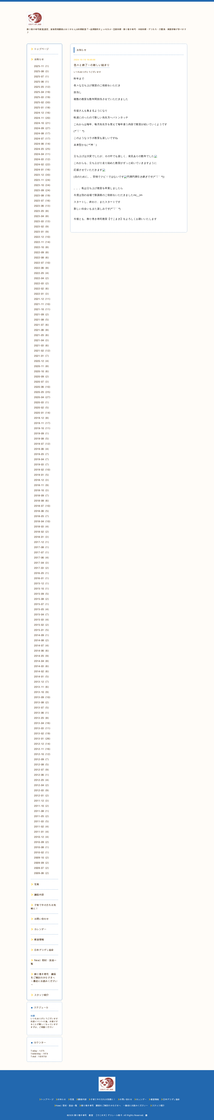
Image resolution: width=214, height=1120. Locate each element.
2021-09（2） (42, 314)
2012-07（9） (42, 769)
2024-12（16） (43, 112)
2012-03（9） (42, 790)
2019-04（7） (42, 459)
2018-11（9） (42, 485)
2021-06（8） (42, 330)
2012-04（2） (42, 785)
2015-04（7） (42, 614)
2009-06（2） (42, 873)
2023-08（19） (43, 195)
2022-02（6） (42, 288)
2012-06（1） (42, 774)
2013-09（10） (43, 697)
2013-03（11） (43, 728)
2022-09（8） (42, 252)
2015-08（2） (42, 599)
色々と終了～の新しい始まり (92, 65)
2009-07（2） (42, 868)
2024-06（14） (43, 143)
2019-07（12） (43, 443)
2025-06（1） (42, 81)
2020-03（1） (42, 402)
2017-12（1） (42, 542)
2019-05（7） (42, 454)
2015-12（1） (42, 583)
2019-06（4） (42, 449)
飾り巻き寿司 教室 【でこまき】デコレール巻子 (98, 1115)
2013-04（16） (43, 723)
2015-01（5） (42, 630)
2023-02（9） (42, 226)
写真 (36, 884)
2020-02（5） (42, 407)
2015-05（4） (42, 609)
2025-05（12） (43, 86)
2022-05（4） (42, 273)
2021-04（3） (42, 340)
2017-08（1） (42, 547)
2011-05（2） (42, 816)
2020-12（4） (42, 361)
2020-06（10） (43, 386)
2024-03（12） (43, 159)
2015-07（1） (42, 604)
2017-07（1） (42, 552)
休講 (33, 1015)
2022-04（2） (42, 278)
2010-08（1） (42, 847)
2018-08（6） (42, 500)
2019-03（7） (42, 464)
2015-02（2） (42, 624)
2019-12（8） (42, 417)
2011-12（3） (42, 800)
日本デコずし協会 (44, 949)
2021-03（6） (42, 345)
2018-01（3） (42, 536)
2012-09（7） (42, 759)
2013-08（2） (42, 702)
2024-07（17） (43, 138)
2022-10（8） (42, 247)
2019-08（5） (42, 438)
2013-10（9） (42, 692)
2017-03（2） (42, 568)
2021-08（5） (42, 319)
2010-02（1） (42, 852)
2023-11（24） (43, 180)
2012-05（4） (42, 780)
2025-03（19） (43, 97)
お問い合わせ (41, 918)
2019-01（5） (42, 474)
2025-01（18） (43, 107)
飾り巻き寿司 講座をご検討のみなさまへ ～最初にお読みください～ (44, 979)
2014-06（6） (42, 650)
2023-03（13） (43, 221)
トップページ (41, 49)
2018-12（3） (42, 480)
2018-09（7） (42, 495)
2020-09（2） (42, 376)
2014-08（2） (42, 640)
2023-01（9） (42, 231)
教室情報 (39, 939)
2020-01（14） (43, 412)
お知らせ (39, 59)
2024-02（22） (43, 164)
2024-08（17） (43, 133)
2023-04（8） (42, 216)
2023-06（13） (43, 205)
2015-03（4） (42, 619)
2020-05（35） (43, 392)
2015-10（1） (42, 588)
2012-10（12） (43, 754)
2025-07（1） (42, 76)
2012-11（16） (43, 749)
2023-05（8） (42, 211)
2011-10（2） (42, 805)
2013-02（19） (43, 733)
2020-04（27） (43, 397)
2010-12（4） (42, 836)
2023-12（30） (43, 174)
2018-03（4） (42, 526)
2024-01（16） (43, 169)
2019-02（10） (43, 469)
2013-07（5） (42, 707)
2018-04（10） (43, 521)
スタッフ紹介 (41, 995)
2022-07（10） (43, 262)
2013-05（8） (42, 718)
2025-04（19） (43, 92)
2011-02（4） (42, 826)
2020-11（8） (42, 366)
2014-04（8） (42, 661)
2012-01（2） (42, 795)
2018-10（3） (42, 490)
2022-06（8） (42, 267)
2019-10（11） (43, 428)
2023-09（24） (43, 190)
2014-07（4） (42, 645)
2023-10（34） (43, 185)
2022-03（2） (42, 283)
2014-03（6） (42, 666)
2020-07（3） (42, 381)
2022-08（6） (42, 257)
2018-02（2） (42, 531)
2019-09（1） (42, 433)
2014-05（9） (42, 655)
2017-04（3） (42, 562)
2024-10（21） (43, 123)
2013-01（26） (43, 738)
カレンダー (40, 929)
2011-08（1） (42, 811)
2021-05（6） (42, 335)
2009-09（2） (42, 862)
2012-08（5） (42, 764)
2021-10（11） (43, 309)
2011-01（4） (42, 831)
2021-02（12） (43, 350)
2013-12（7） (42, 681)
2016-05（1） (42, 573)
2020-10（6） (42, 371)
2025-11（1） (42, 66)
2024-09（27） (43, 128)
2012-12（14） (43, 743)
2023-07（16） (43, 200)
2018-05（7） (42, 516)
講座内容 (39, 894)
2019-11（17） (43, 423)
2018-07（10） (43, 505)
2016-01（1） (42, 578)
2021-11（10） (43, 304)
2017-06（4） (42, 557)
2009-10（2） (42, 857)
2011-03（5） (42, 821)
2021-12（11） (43, 299)
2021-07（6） (42, 324)
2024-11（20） (43, 117)
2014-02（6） (42, 671)
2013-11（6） (42, 686)
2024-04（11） (43, 154)
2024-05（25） (43, 149)
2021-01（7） (42, 355)
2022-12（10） (43, 236)
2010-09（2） (42, 842)
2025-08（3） (42, 71)
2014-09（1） (42, 635)
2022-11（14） (43, 242)
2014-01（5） (42, 676)
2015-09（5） (42, 593)
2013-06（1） (42, 712)
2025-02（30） (43, 102)
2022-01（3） (42, 293)
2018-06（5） (42, 511)
